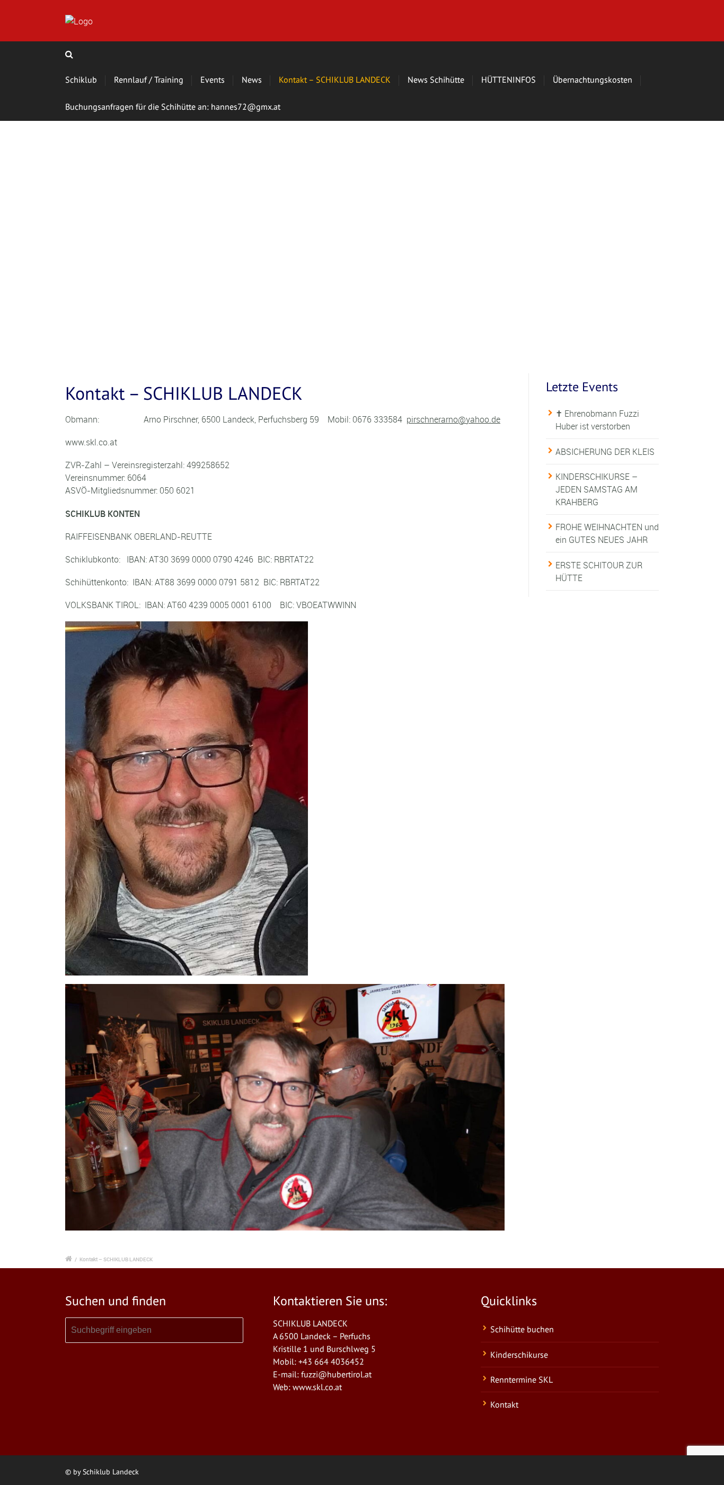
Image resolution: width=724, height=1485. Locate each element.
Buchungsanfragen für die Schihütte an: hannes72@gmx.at (172, 106)
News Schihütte (436, 79)
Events (212, 79)
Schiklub (81, 79)
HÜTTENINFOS (508, 79)
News (252, 79)
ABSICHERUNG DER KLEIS (605, 452)
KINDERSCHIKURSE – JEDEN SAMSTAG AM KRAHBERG (596, 489)
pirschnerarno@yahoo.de (453, 419)
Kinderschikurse (519, 1354)
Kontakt (504, 1404)
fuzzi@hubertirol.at (336, 1374)
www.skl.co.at (317, 1387)
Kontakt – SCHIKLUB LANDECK (335, 79)
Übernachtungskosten (592, 79)
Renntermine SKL (521, 1379)
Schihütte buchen (522, 1329)
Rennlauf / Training (148, 79)
